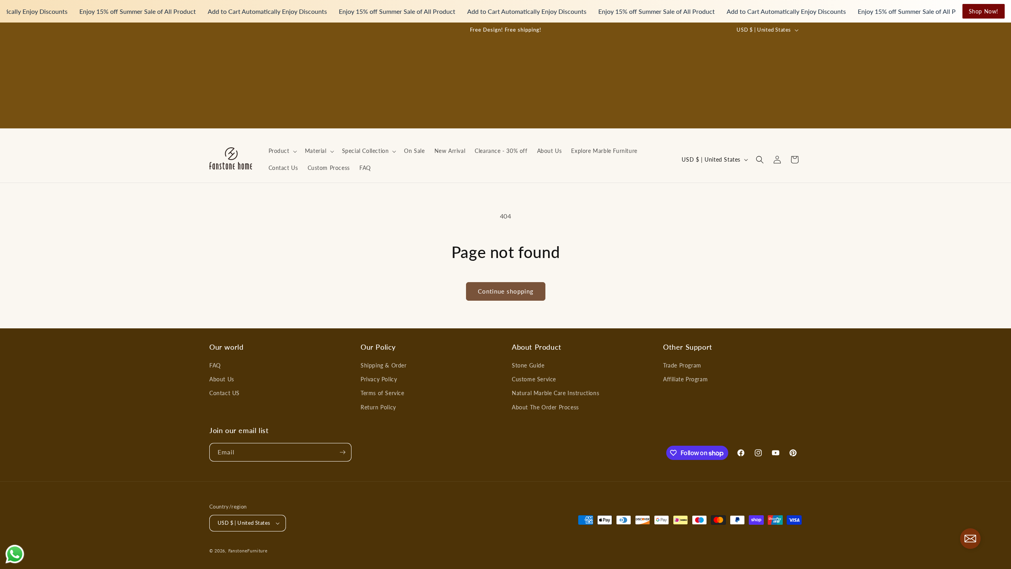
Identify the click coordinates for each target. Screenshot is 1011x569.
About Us (221, 379)
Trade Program (682, 365)
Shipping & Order (384, 365)
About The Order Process (545, 407)
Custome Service (534, 379)
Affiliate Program (685, 379)
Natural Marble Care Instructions (555, 393)
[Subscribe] (342, 452)
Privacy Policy (379, 379)
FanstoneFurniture (248, 550)
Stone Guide (528, 365)
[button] (282, 151)
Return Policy (378, 407)
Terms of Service (382, 393)
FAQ (215, 365)
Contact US (224, 393)
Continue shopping (506, 291)
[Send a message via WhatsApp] (15, 554)
